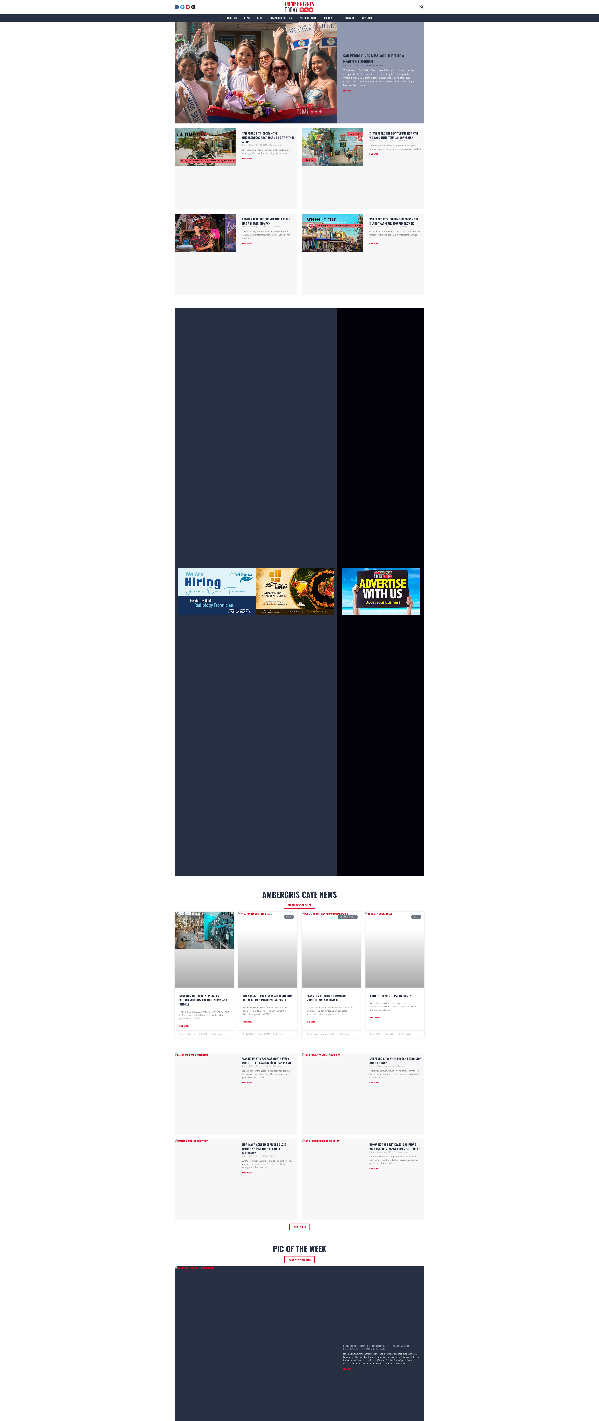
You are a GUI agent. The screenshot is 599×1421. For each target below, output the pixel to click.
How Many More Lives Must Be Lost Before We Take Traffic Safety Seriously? (264, 1148)
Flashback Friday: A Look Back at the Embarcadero (376, 1346)
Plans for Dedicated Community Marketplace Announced (327, 998)
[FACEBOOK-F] (177, 7)
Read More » (348, 90)
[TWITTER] (182, 7)
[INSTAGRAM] (193, 7)
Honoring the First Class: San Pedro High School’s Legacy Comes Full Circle (394, 1146)
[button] (421, 7)
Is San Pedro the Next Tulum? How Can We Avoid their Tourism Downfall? (393, 135)
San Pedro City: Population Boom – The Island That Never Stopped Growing (393, 221)
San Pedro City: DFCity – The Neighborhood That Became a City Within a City (268, 137)
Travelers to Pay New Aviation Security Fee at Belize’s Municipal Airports (267, 998)
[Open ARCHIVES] (336, 18)
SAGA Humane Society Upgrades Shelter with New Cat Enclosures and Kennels (203, 1000)
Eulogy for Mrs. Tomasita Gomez (390, 996)
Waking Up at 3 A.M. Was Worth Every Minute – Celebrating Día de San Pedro (266, 1061)
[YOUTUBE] (188, 7)
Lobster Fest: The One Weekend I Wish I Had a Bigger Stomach (266, 221)
